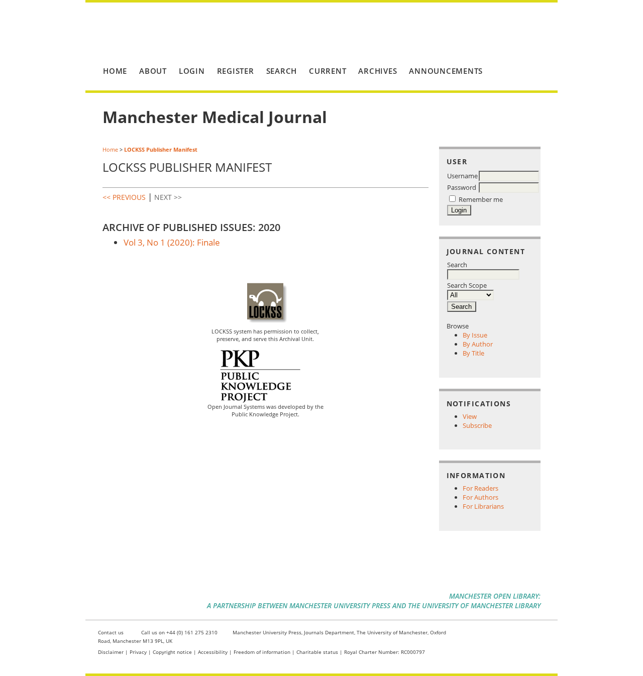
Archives (377, 71)
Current (327, 71)
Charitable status (317, 651)
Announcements (446, 71)
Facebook (470, 634)
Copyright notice (172, 651)
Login (192, 71)
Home (115, 71)
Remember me (481, 199)
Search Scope (467, 285)
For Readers (480, 488)
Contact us (111, 632)
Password (461, 187)
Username (462, 175)
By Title (473, 353)
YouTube (521, 634)
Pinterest (504, 634)
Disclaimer (111, 651)
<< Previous (124, 197)
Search (457, 264)
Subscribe (477, 425)
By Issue (475, 335)
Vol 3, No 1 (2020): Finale (172, 242)
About (153, 71)
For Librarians (483, 506)
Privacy (138, 651)
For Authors (480, 497)
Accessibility (213, 651)
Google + (538, 634)
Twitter (487, 634)
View (470, 416)
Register (235, 71)
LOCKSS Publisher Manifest (160, 149)
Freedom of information (262, 651)
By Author (478, 344)
